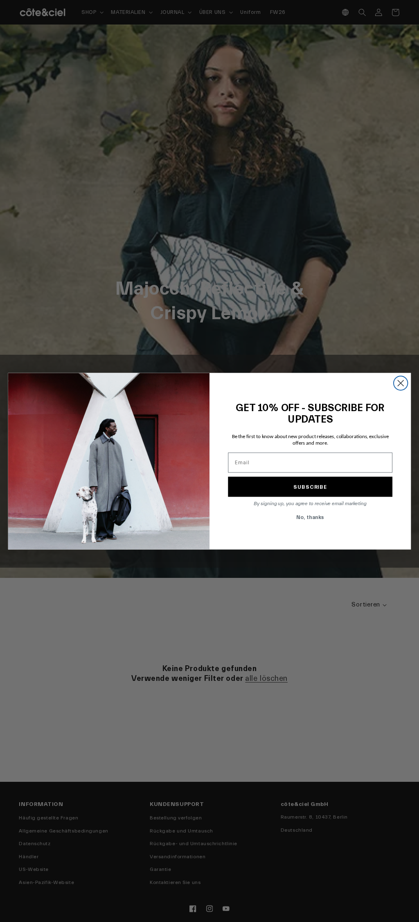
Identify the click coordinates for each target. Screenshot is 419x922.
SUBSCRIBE (310, 486)
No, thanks (310, 517)
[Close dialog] (401, 383)
